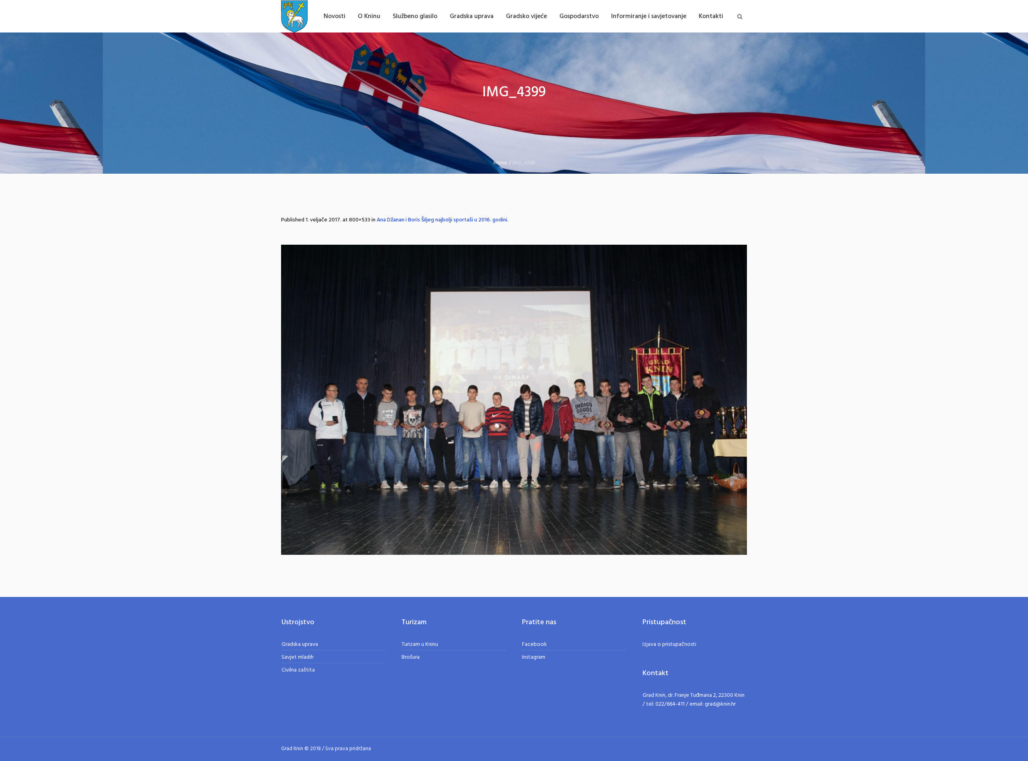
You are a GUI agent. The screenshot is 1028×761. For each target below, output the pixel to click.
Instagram (533, 657)
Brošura (411, 657)
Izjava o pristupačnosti (669, 644)
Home (500, 163)
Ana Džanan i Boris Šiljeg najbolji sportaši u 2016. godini (442, 220)
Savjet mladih (297, 657)
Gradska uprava (299, 644)
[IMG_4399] (514, 400)
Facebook (534, 644)
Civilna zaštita (298, 670)
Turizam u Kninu (420, 644)
